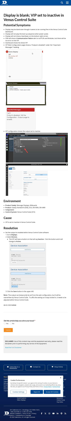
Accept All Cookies (52, 392)
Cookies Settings (18, 392)
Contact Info (7, 379)
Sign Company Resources (61, 397)
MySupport (7, 383)
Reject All (37, 392)
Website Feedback (15, 413)
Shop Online (58, 367)
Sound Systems (21, 398)
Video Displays (21, 400)
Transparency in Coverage (23, 415)
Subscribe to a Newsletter (14, 367)
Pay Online (60, 402)
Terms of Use (26, 413)
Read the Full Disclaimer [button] (13, 347)
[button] (67, 2)
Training (6, 391)
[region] (35, 386)
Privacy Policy (48, 386)
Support (6, 381)
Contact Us (36, 367)
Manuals (6, 387)
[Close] (61, 378)
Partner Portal (61, 400)
